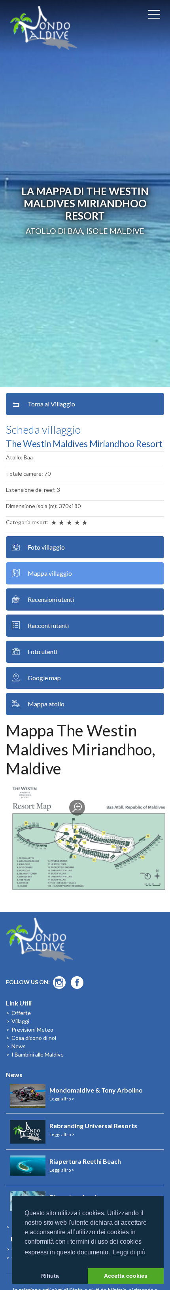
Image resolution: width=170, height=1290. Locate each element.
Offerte (21, 1012)
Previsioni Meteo (32, 1029)
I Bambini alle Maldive (37, 1054)
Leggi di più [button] (129, 1252)
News (18, 1046)
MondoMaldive (43, 28)
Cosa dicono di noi (33, 1037)
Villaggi (20, 1021)
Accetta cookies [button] (125, 1276)
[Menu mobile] (154, 16)
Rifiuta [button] (50, 1276)
